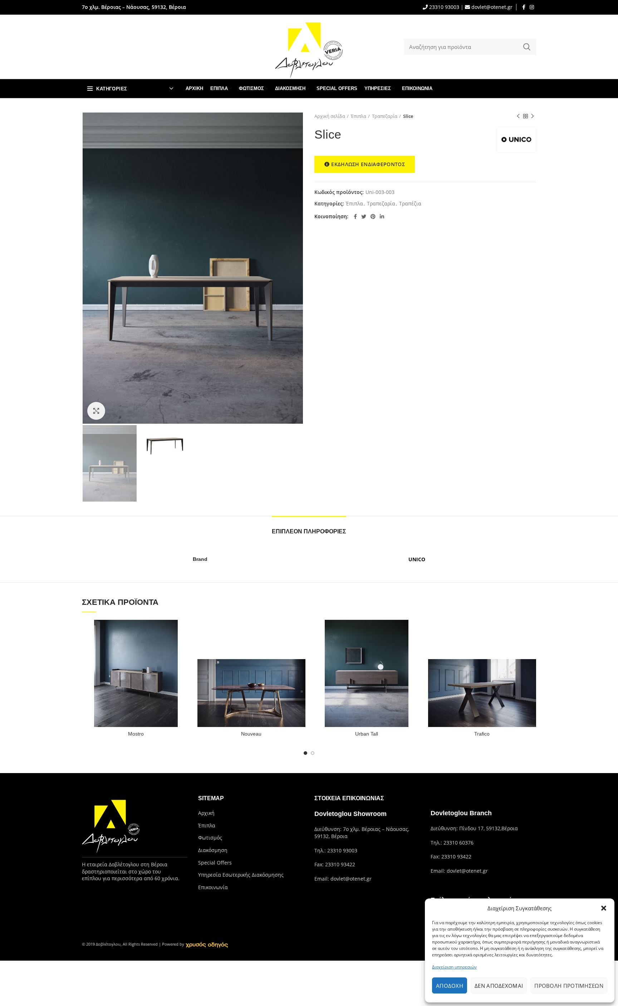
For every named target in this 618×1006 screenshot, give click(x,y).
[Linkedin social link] (382, 216)
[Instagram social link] (532, 7)
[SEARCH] (526, 47)
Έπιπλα (358, 116)
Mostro (136, 734)
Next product (532, 116)
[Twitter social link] (363, 216)
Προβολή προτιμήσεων (568, 985)
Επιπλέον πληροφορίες (309, 531)
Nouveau (251, 734)
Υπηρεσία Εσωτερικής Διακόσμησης (241, 874)
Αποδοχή (449, 985)
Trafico (482, 734)
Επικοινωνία (213, 887)
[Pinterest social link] (373, 216)
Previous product (518, 116)
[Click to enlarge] (96, 411)
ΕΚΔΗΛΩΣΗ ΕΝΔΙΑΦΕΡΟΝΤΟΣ (368, 164)
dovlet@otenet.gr (491, 7)
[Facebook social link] (524, 7)
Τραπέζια (410, 204)
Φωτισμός (210, 837)
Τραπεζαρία (384, 116)
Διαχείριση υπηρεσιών (454, 967)
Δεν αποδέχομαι (499, 985)
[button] (603, 908)
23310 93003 (443, 7)
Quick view (185, 631)
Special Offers (215, 862)
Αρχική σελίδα (329, 116)
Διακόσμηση (212, 850)
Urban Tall (366, 734)
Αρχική (206, 813)
